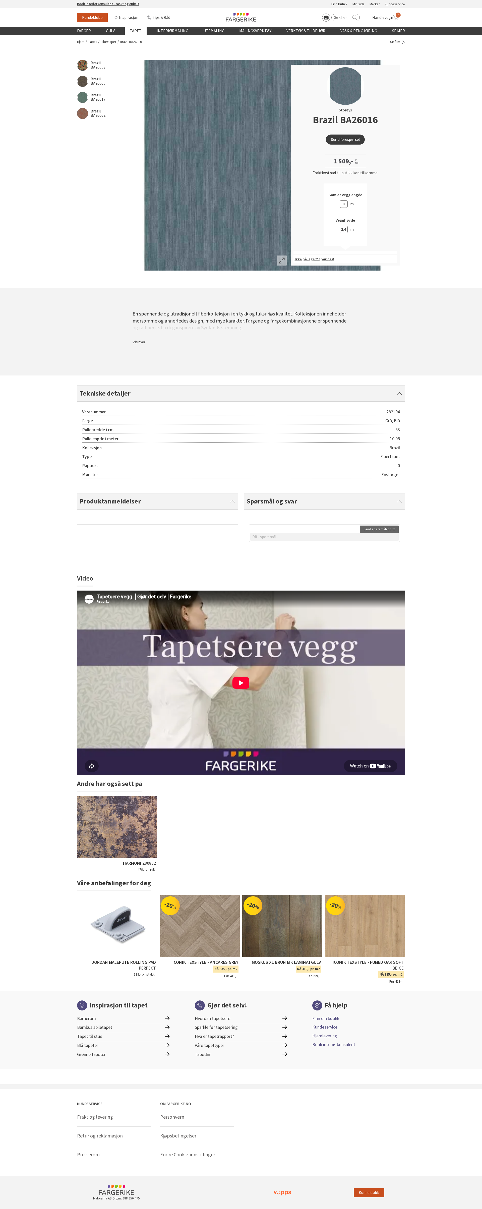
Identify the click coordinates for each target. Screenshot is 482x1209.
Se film (395, 42)
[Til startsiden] (241, 17)
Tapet (136, 31)
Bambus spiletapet (94, 1027)
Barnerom (86, 1018)
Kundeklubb (92, 17)
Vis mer (139, 342)
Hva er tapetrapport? (214, 1036)
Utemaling (213, 31)
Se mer (398, 31)
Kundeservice (395, 4)
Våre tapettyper (209, 1045)
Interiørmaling (172, 31)
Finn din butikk (325, 1018)
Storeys (345, 110)
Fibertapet (108, 42)
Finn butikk (339, 4)
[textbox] (324, 536)
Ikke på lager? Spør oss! (314, 259)
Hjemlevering (324, 1036)
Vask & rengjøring (358, 31)
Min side (358, 4)
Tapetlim (203, 1054)
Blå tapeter (87, 1045)
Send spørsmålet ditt (379, 529)
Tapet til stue (89, 1036)
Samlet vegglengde (345, 195)
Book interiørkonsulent (333, 1045)
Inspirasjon (128, 17)
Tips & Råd (161, 17)
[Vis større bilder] (282, 261)
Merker (375, 4)
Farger (84, 31)
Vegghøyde (345, 220)
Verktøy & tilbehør (305, 31)
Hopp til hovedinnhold (19, 3)
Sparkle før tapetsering (216, 1027)
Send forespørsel (345, 139)
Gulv (110, 31)
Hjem (80, 42)
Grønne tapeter (91, 1054)
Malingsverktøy (255, 31)
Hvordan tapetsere (212, 1018)
